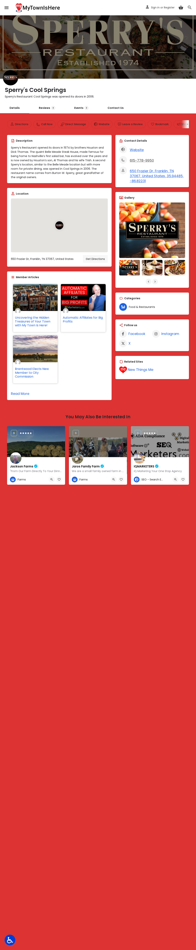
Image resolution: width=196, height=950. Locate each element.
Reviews (46, 108)
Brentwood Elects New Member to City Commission (32, 373)
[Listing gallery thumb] (152, 230)
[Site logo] (38, 7)
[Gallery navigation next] (155, 281)
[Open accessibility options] (10, 940)
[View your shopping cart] (180, 7)
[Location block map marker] (59, 225)
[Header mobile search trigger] (189, 7)
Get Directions (95, 259)
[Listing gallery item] (129, 267)
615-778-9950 (142, 160)
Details (15, 108)
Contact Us (116, 108)
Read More (20, 393)
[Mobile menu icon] (6, 8)
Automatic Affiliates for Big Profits (83, 319)
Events (80, 108)
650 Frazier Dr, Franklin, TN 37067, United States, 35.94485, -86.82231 (157, 176)
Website (137, 149)
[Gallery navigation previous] (149, 281)
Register (169, 7)
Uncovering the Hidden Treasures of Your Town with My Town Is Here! (32, 321)
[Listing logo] (10, 77)
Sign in (155, 7)
